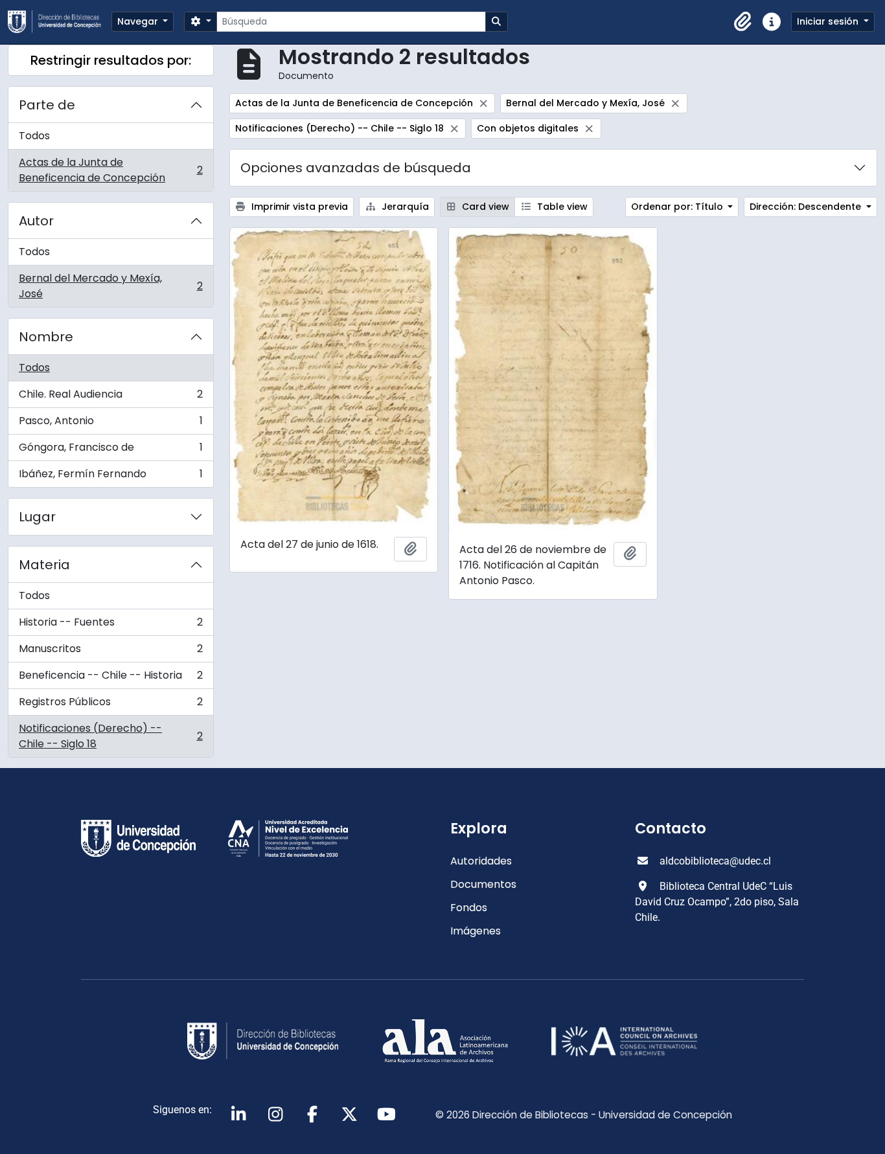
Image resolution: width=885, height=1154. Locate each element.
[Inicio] (59, 21)
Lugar (37, 517)
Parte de (47, 105)
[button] (743, 22)
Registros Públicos (110, 705)
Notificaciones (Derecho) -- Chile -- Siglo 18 (110, 736)
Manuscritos (110, 651)
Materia (44, 565)
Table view (561, 206)
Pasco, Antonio (110, 424)
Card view (484, 206)
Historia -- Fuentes (110, 625)
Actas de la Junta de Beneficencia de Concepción (110, 170)
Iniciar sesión (829, 21)
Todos (34, 135)
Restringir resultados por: (110, 60)
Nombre (46, 337)
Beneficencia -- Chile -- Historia (110, 678)
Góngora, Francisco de (110, 450)
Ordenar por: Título (678, 206)
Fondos (468, 907)
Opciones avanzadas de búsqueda (355, 168)
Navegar (139, 21)
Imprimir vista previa (298, 206)
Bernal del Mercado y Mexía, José (110, 286)
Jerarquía (404, 206)
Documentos (483, 884)
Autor (36, 221)
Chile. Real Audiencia (110, 397)
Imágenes (475, 930)
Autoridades (481, 861)
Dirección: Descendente (807, 206)
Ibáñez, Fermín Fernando (110, 476)
